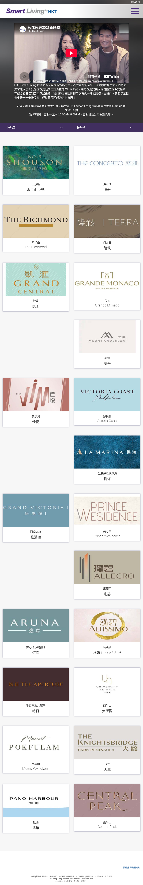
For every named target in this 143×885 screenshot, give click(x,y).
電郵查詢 (89, 876)
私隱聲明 (53, 876)
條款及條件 (99, 876)
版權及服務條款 (42, 876)
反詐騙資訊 (80, 876)
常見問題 (108, 876)
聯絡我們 (135, 2)
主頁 (33, 876)
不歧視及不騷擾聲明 (66, 876)
